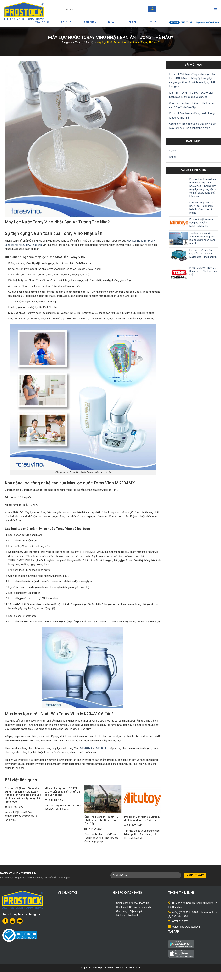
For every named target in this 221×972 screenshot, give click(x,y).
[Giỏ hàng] (215, 9)
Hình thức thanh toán (127, 915)
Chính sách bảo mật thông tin (132, 903)
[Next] (160, 817)
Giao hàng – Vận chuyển (129, 911)
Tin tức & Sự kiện (84, 42)
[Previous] (5, 817)
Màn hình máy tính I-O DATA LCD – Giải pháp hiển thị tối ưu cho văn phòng (191, 94)
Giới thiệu (66, 22)
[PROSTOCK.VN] (23, 11)
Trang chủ (67, 42)
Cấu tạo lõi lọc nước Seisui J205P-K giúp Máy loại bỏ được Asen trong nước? (192, 126)
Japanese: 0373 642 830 (207, 22)
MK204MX (86, 748)
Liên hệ (152, 22)
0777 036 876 (187, 22)
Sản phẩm (90, 22)
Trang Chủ (42, 22)
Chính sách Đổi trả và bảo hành (133, 907)
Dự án (111, 22)
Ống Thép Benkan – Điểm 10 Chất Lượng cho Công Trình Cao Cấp (192, 105)
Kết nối (131, 22)
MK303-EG (102, 748)
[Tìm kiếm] (152, 9)
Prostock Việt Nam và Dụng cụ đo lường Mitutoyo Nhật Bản (192, 115)
